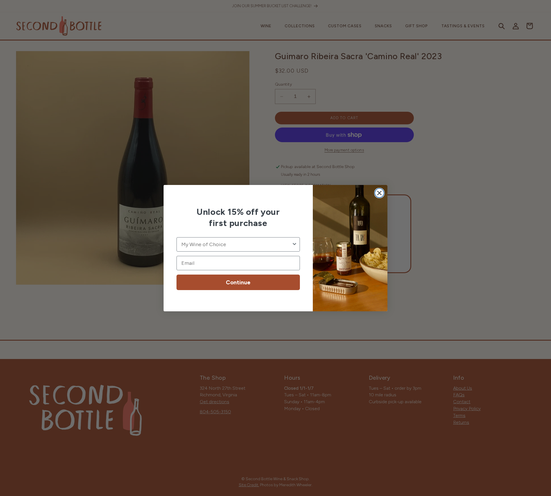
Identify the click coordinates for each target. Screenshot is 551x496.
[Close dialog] (379, 193)
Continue (238, 282)
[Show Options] (294, 244)
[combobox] (236, 244)
